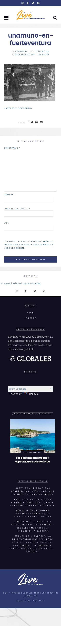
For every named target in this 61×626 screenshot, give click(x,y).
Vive (30, 313)
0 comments (42, 51)
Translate (33, 394)
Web (6, 223)
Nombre (9, 194)
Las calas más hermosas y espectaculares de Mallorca (32, 459)
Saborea (30, 318)
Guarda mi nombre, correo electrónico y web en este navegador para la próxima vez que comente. (29, 244)
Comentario (12, 148)
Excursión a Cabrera (32, 531)
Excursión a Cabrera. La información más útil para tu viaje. (32, 539)
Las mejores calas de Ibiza (34, 505)
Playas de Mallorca (33, 452)
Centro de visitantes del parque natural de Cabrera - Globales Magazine (32, 525)
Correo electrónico (17, 209)
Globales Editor (25, 54)
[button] (6, 18)
